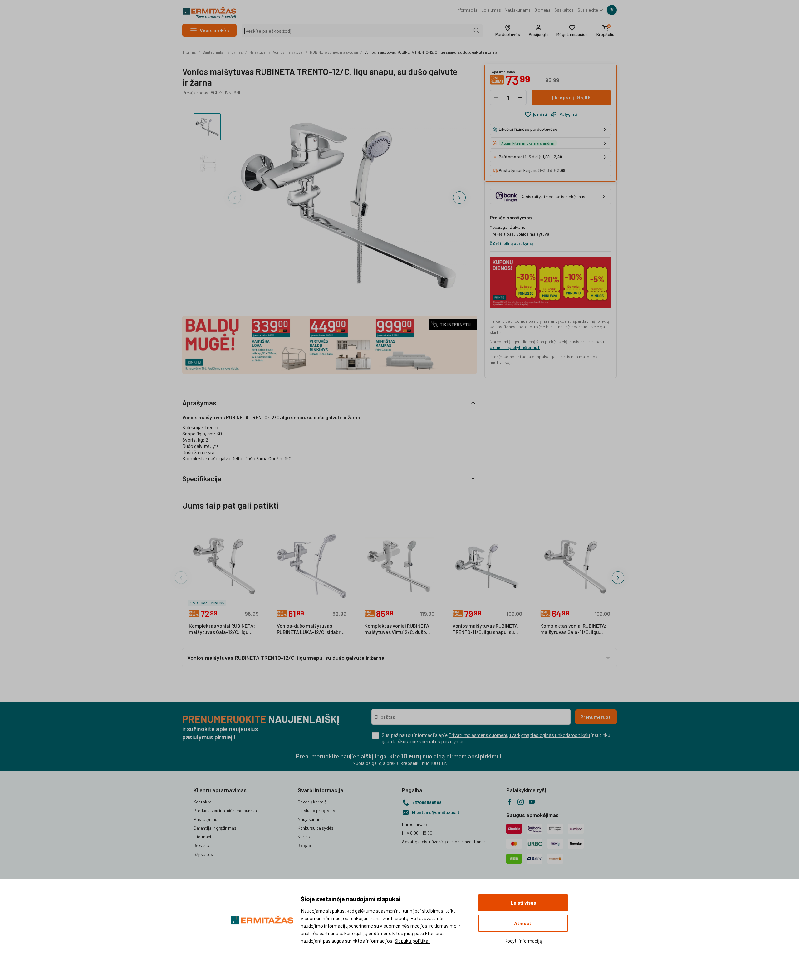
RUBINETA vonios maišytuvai (334, 52)
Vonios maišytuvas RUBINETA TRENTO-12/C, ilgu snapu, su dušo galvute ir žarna (431, 52)
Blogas (304, 845)
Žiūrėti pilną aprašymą (511, 243)
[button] (507, 30)
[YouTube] (532, 802)
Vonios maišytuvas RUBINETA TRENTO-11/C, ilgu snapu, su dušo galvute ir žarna (485, 629)
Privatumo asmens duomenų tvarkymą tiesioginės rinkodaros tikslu (519, 735)
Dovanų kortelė (312, 801)
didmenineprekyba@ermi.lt (515, 347)
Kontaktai (203, 801)
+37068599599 (427, 802)
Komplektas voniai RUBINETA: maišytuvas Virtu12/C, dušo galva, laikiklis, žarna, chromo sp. (398, 629)
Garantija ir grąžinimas (215, 828)
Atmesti (523, 923)
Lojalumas (491, 9)
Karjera (304, 836)
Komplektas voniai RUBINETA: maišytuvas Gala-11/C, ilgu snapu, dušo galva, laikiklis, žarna (573, 629)
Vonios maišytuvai (288, 52)
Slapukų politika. (412, 941)
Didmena (542, 9)
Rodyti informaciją (523, 941)
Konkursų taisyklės (315, 828)
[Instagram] (520, 802)
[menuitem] (467, 10)
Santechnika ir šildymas (223, 52)
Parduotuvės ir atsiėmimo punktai (226, 810)
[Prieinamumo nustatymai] (612, 10)
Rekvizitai (203, 845)
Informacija (467, 9)
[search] (476, 30)
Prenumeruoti (596, 717)
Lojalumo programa (316, 810)
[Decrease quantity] (496, 98)
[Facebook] (509, 802)
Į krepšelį (571, 98)
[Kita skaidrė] (459, 197)
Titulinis (189, 52)
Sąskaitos (564, 9)
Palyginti (568, 114)
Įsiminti (540, 114)
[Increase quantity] (520, 98)
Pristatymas (205, 819)
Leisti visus (523, 902)
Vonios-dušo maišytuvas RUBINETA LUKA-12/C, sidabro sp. (310, 629)
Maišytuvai (258, 52)
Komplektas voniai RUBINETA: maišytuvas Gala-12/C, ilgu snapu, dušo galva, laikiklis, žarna (222, 629)
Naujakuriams (518, 9)
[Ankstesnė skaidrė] (234, 197)
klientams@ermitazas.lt (435, 812)
